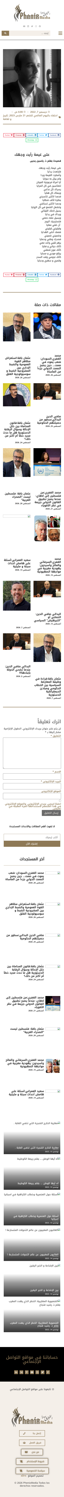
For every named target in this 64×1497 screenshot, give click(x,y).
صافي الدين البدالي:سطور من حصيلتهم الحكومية (49, 419)
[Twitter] (43, 1372)
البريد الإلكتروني (51, 781)
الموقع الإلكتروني (51, 791)
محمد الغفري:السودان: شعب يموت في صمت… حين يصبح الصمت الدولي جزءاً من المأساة (49, 363)
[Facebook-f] (48, 1372)
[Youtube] (32, 1372)
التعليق (56, 736)
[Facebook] (39, 26)
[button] (54, 135)
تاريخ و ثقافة (7, 117)
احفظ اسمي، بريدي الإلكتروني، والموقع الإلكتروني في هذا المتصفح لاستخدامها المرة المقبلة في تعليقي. (33, 806)
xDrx (23, 1475)
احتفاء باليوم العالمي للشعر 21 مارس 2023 (33, 115)
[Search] (5, 33)
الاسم (57, 772)
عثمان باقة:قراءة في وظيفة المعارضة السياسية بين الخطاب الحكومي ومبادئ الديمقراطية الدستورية (47, 686)
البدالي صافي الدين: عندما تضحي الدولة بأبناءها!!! (18, 669)
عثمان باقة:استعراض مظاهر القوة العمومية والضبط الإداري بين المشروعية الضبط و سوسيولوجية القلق (18, 366)
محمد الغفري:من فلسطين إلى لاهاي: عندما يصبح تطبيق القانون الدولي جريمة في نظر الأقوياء (48, 499)
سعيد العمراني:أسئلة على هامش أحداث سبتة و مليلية (17, 563)
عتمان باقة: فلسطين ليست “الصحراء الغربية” (18, 496)
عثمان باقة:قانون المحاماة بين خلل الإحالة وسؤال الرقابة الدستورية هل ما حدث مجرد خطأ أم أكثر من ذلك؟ (17, 430)
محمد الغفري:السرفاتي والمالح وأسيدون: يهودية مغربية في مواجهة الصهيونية (49, 565)
